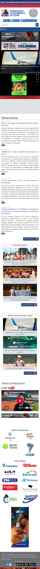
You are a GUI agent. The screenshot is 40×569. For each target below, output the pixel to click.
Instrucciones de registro (29, 21)
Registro (16, 21)
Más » (3, 145)
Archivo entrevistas (27, 304)
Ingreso (7, 21)
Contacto (4, 557)
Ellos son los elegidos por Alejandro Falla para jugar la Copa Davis (20, 124)
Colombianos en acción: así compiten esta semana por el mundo (20, 153)
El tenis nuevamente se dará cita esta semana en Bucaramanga (20, 181)
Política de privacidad (13, 557)
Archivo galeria (29, 373)
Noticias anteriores (29, 239)
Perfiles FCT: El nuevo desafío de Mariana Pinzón (20, 368)
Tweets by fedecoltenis (13, 383)
